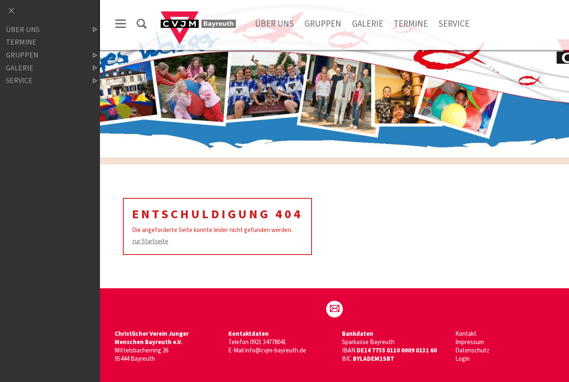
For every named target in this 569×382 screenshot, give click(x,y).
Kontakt (466, 334)
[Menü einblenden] (121, 25)
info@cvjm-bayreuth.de (275, 350)
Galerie (367, 23)
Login (462, 359)
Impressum (469, 342)
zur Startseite (150, 241)
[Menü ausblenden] (11, 11)
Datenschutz (472, 350)
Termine (411, 23)
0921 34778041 (268, 342)
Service (453, 23)
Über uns (274, 23)
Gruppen (322, 23)
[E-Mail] (334, 309)
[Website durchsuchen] (141, 25)
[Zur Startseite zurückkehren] (198, 15)
